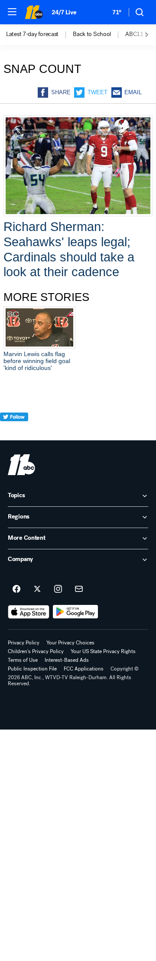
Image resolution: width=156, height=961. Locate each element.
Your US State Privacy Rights (103, 651)
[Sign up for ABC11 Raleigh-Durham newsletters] (79, 589)
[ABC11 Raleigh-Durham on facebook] (16, 589)
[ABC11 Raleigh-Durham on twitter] (37, 589)
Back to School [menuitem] (92, 34)
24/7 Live (64, 12)
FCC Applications (84, 668)
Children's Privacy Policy (36, 651)
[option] (39, 34)
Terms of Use (23, 660)
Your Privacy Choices (70, 642)
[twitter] (14, 432)
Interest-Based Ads (67, 660)
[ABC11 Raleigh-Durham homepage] (34, 12)
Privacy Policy (23, 642)
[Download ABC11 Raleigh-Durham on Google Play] (75, 612)
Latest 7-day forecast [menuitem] (32, 34)
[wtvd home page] (21, 464)
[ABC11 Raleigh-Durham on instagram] (58, 589)
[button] (12, 11)
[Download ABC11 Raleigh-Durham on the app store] (28, 612)
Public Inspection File (32, 668)
